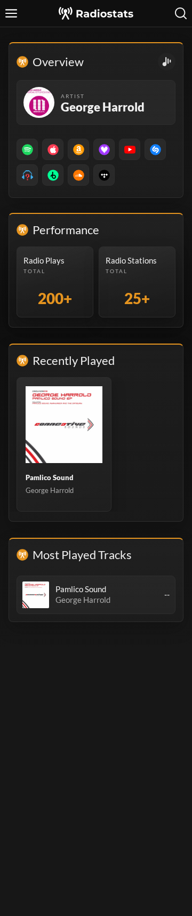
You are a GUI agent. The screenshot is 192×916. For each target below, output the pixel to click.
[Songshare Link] (166, 61)
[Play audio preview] (35, 594)
